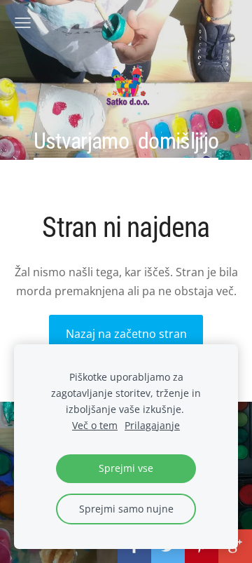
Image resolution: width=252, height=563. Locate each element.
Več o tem (95, 425)
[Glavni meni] (23, 23)
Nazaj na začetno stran (126, 333)
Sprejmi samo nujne (126, 508)
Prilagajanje (152, 425)
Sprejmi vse (126, 468)
